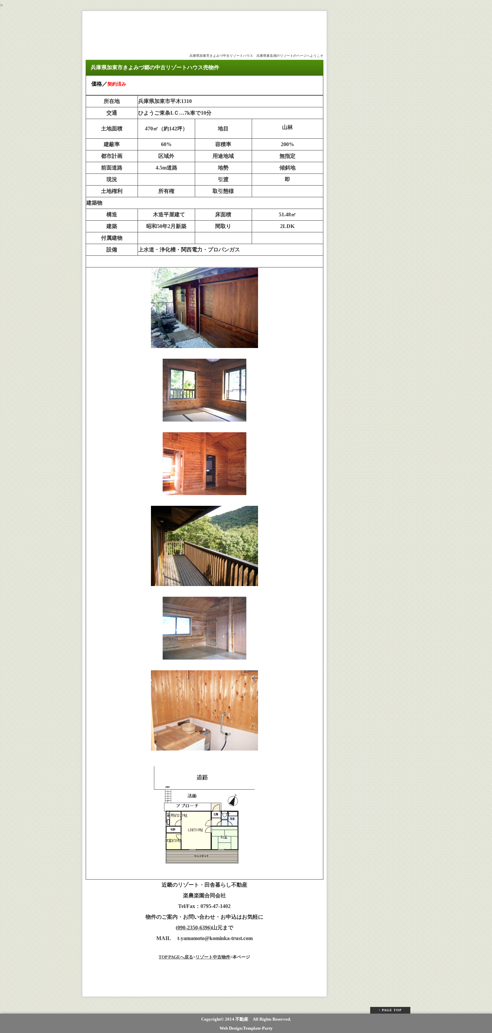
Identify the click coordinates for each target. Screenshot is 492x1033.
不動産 (241, 1019)
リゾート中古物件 (212, 956)
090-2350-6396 (193, 927)
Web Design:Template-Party (246, 1028)
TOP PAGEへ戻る (176, 956)
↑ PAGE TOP (390, 1010)
